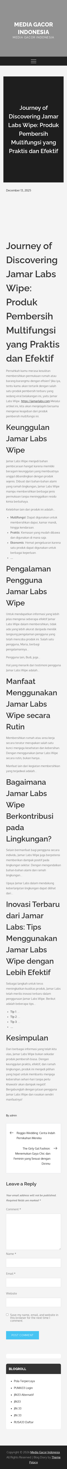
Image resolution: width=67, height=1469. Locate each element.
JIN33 (17, 1401)
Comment (13, 1209)
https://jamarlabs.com (35, 401)
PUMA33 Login (23, 1388)
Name (11, 1254)
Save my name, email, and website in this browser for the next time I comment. (34, 1317)
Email (11, 1273)
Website (11, 1293)
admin (13, 1115)
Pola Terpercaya (24, 1381)
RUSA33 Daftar (24, 1422)
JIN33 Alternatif (24, 1395)
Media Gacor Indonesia (45, 1452)
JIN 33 (17, 1408)
